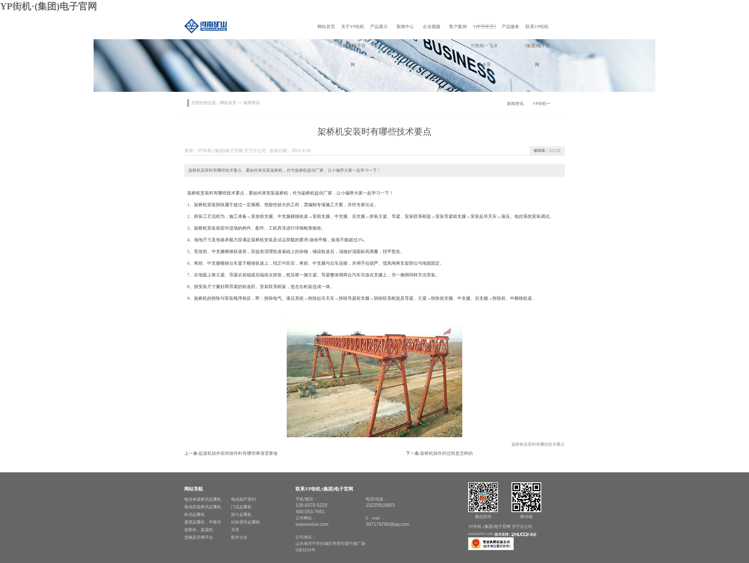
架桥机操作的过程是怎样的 (446, 453)
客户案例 (458, 26)
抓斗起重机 (241, 514)
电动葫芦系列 (243, 499)
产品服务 (510, 26)
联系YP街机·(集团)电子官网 (537, 30)
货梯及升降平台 (198, 537)
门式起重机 (241, 507)
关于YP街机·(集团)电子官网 (352, 30)
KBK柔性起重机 (245, 522)
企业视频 (431, 26)
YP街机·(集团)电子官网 (48, 6)
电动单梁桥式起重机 (202, 499)
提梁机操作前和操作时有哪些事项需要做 (238, 453)
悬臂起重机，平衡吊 (202, 522)
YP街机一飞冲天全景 (484, 30)
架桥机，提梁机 (198, 530)
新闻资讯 (515, 103)
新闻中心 (405, 26)
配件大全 (239, 537)
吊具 (235, 530)
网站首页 (326, 26)
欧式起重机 (194, 514)
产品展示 (379, 26)
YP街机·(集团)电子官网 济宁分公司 (500, 526)
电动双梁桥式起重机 (202, 507)
